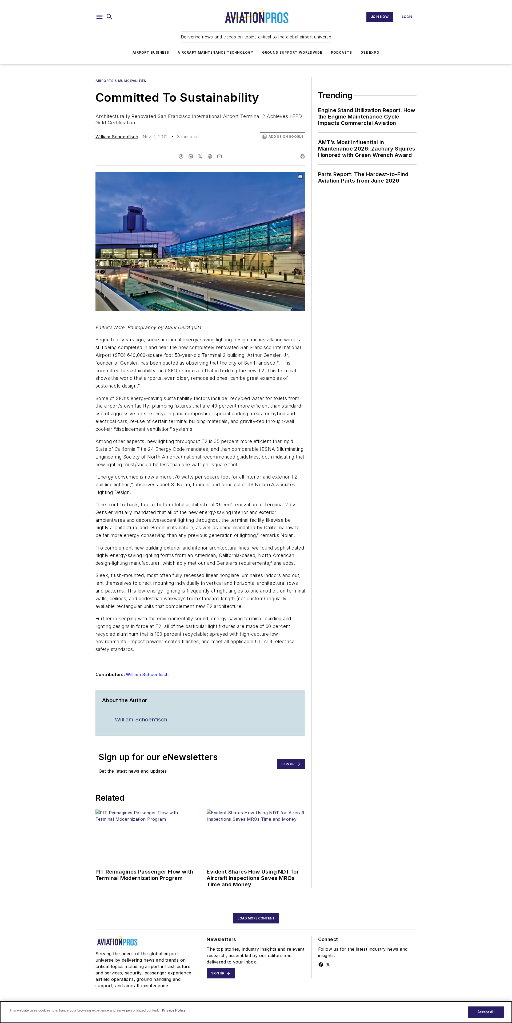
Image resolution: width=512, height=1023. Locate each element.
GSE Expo (370, 52)
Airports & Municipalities (120, 81)
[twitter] (200, 156)
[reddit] (210, 156)
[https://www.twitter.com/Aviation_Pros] (328, 964)
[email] (219, 156)
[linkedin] (190, 156)
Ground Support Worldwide (292, 52)
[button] (99, 17)
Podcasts (341, 52)
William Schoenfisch (116, 136)
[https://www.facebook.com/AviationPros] (320, 964)
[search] (110, 17)
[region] (256, 1012)
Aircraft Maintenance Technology (215, 52)
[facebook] (181, 156)
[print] (302, 156)
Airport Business (151, 52)
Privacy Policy (174, 1010)
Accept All (485, 1012)
